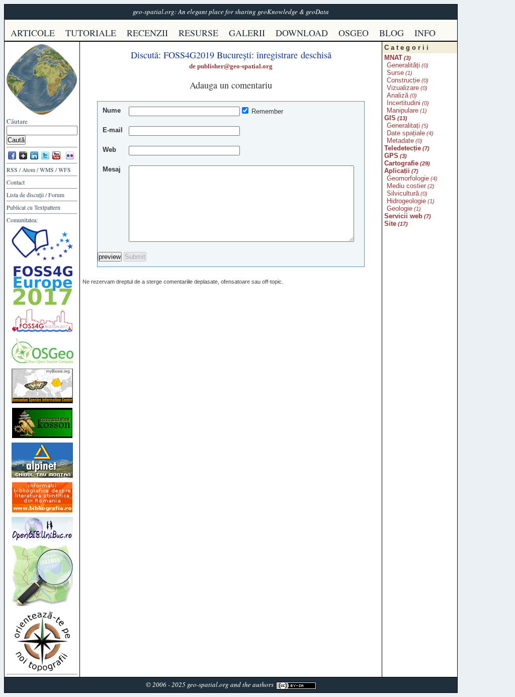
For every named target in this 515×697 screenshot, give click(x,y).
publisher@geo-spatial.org (235, 66)
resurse (198, 33)
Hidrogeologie (406, 201)
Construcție (403, 80)
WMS (47, 169)
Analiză (397, 95)
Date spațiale (406, 133)
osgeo (353, 33)
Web (109, 149)
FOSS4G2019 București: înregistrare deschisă (247, 55)
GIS (390, 118)
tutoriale (90, 33)
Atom (28, 169)
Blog (391, 33)
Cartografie (401, 163)
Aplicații (397, 171)
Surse (395, 72)
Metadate (400, 140)
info (425, 33)
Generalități (403, 65)
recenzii (147, 33)
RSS (12, 169)
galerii (247, 33)
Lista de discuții (25, 195)
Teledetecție (402, 148)
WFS (64, 169)
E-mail (113, 130)
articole (33, 33)
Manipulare (402, 110)
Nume (112, 110)
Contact (16, 182)
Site (390, 223)
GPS (391, 155)
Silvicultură (403, 193)
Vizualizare (403, 88)
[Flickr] (69, 158)
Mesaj (112, 169)
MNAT (393, 57)
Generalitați (403, 125)
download (302, 33)
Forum (56, 195)
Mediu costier (406, 186)
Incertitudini (403, 103)
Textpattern (47, 207)
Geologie (399, 208)
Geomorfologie (408, 178)
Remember (267, 111)
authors (263, 684)
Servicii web (403, 216)
